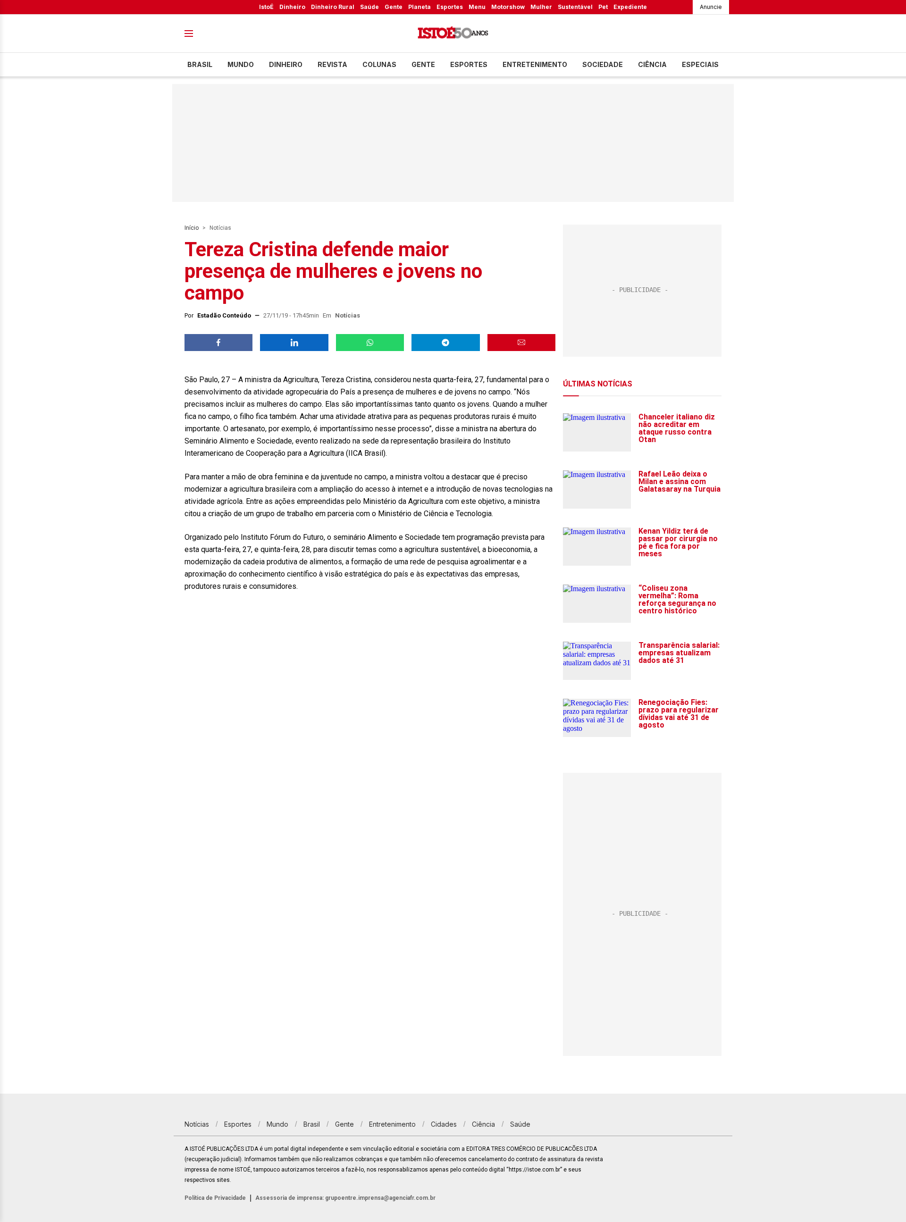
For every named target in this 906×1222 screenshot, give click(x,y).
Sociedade (602, 64)
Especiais (700, 64)
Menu (477, 6)
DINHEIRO (285, 64)
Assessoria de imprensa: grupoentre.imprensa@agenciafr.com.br (345, 1198)
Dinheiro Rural (332, 6)
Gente (394, 6)
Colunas (379, 64)
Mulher (541, 6)
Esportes (449, 6)
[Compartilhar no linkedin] (294, 342)
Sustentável (575, 6)
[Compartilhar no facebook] (218, 342)
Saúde (369, 6)
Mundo (240, 64)
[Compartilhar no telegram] (445, 342)
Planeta (419, 6)
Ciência (652, 64)
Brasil (199, 64)
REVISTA (332, 64)
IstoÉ (266, 6)
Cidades (444, 1124)
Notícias (220, 228)
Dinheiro (292, 6)
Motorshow (508, 6)
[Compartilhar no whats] (370, 342)
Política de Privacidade (215, 1198)
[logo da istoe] (453, 33)
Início (192, 228)
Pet (603, 6)
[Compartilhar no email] (521, 342)
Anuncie (711, 6)
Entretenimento (535, 64)
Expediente (630, 6)
